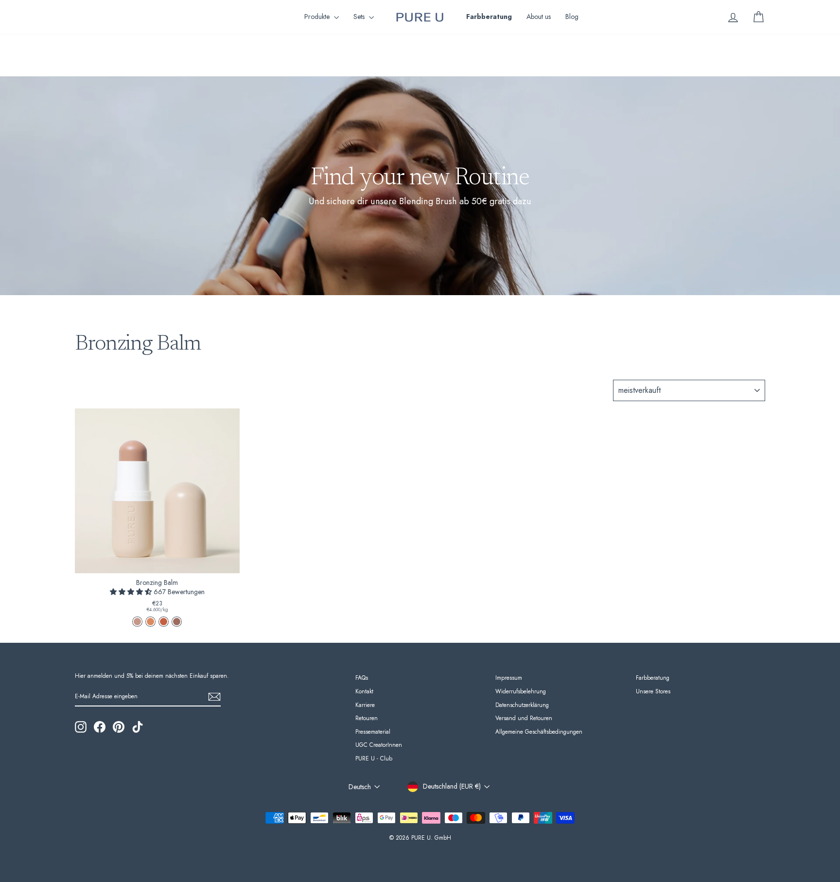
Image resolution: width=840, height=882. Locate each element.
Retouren (366, 718)
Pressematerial (372, 731)
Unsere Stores (653, 691)
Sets (360, 16)
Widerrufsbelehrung (520, 691)
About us (538, 16)
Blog (571, 16)
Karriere (365, 705)
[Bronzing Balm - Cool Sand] (137, 621)
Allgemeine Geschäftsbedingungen (538, 731)
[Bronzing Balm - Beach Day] (150, 621)
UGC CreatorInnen (378, 745)
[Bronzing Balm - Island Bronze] (176, 621)
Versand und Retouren (523, 718)
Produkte (318, 16)
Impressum (508, 677)
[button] (132, 592)
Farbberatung (652, 677)
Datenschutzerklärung (522, 705)
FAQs (361, 677)
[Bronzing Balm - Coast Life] (163, 621)
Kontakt (364, 691)
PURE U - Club (373, 758)
